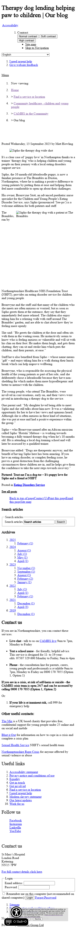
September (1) (26, 571)
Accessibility (10, 25)
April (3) (22, 607)
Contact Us (41, 498)
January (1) (24, 582)
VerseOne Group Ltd (30, 925)
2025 (12, 539)
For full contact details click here (22, 871)
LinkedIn (15, 827)
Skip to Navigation (37, 47)
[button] (16, 916)
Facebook (15, 820)
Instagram (15, 824)
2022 (12, 585)
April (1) (22, 561)
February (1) (25, 543)
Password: (11, 887)
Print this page (57, 498)
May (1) (22, 557)
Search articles (14, 521)
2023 (12, 564)
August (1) (24, 550)
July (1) (22, 554)
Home (15, 90)
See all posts (9, 491)
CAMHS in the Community (31, 113)
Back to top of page (21, 498)
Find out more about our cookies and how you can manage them (37, 915)
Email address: (14, 883)
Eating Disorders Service (29, 484)
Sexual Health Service (15, 745)
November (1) (26, 568)
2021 (12, 599)
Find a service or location (29, 96)
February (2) (25, 578)
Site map (30, 44)
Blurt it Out (9, 735)
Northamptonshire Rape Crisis (20, 751)
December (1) (26, 603)
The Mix (7, 721)
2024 (12, 547)
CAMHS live (48, 641)
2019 (12, 610)
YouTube (15, 831)
